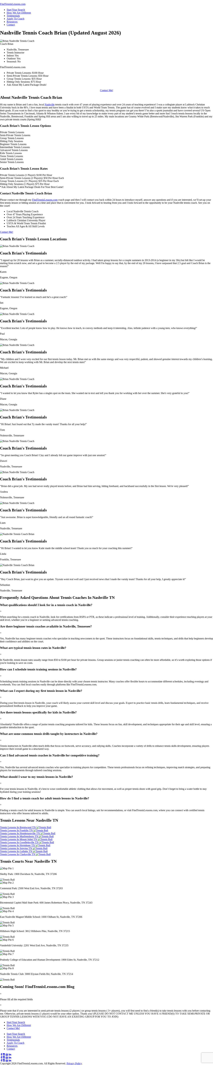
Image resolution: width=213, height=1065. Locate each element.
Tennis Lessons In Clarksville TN (18, 854)
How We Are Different (19, 12)
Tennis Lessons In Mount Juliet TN (19, 839)
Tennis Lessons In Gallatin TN (16, 851)
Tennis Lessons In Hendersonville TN (20, 833)
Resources (12, 21)
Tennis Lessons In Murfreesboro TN (19, 836)
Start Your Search (16, 9)
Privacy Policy (74, 1063)
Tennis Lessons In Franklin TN (16, 830)
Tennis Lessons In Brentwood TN (18, 827)
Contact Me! (106, 90)
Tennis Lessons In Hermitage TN (18, 845)
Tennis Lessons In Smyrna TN (16, 848)
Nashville (50, 104)
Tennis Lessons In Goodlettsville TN (19, 842)
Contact (11, 24)
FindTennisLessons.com (45, 199)
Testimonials (13, 15)
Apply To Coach (15, 18)
